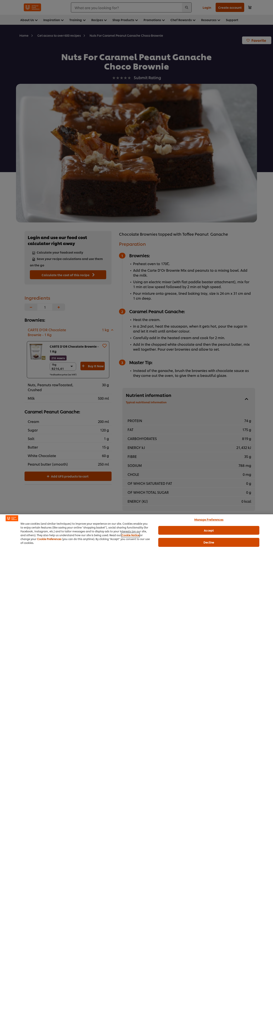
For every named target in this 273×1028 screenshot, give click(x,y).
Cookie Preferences (49, 539)
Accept (209, 530)
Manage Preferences (209, 519)
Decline (208, 542)
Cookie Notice (130, 535)
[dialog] (136, 771)
